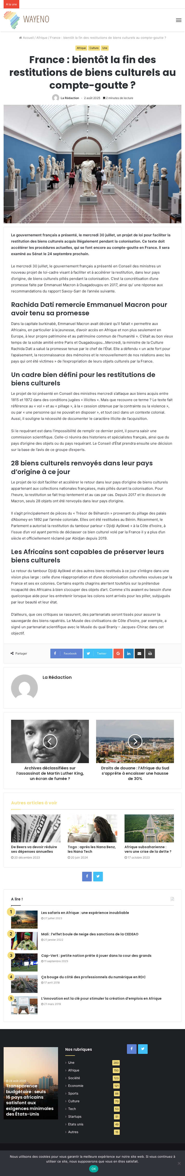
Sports (73, 1093)
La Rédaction (70, 98)
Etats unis (75, 1124)
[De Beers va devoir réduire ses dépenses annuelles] (35, 828)
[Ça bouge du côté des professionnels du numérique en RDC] (24, 984)
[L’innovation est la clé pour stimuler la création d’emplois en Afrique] (24, 1005)
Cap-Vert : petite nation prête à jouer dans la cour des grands (96, 955)
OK (94, 1169)
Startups (74, 1116)
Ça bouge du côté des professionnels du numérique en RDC (93, 977)
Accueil (28, 38)
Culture (94, 48)
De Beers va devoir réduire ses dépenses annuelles (34, 849)
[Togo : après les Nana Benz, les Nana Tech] (92, 828)
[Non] (179, 1163)
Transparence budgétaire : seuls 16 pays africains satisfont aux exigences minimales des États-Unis (29, 1100)
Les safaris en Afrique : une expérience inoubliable (85, 912)
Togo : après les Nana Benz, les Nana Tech (92, 849)
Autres (73, 1132)
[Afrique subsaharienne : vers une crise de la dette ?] (149, 828)
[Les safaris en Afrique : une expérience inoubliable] (24, 920)
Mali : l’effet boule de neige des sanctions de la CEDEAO (90, 934)
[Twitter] (98, 876)
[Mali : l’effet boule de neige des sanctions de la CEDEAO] (24, 941)
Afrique (41, 38)
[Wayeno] (26, 20)
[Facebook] (87, 876)
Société (74, 1078)
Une (104, 48)
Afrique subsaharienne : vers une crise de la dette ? (148, 849)
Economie (75, 1086)
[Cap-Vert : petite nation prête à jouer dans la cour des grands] (24, 962)
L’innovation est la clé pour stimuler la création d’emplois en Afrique (101, 998)
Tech (72, 1109)
